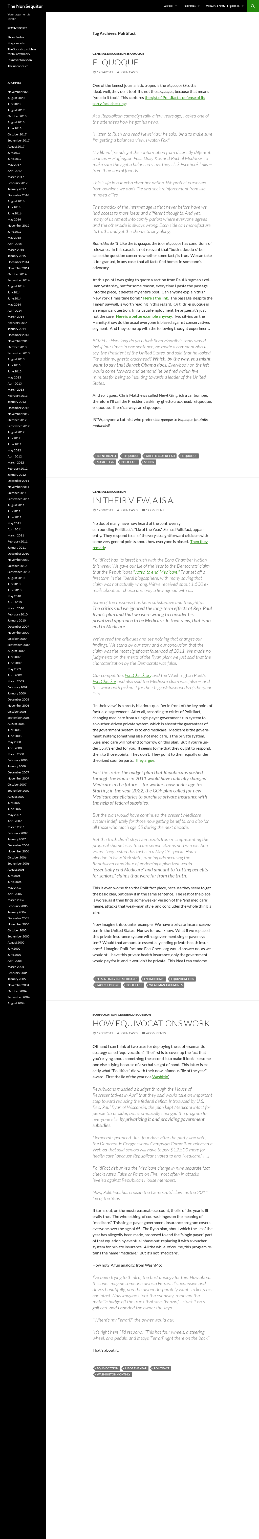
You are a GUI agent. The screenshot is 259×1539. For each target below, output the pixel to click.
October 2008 (17, 711)
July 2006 (14, 875)
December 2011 (18, 481)
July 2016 (14, 207)
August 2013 (16, 359)
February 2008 (18, 760)
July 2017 (14, 152)
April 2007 (15, 821)
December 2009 (18, 626)
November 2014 (18, 268)
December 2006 (18, 845)
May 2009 (14, 669)
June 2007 (14, 809)
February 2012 (18, 468)
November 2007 (18, 778)
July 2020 (14, 104)
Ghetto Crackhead (160, 455)
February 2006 (18, 906)
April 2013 (15, 383)
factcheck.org (108, 985)
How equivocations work (151, 1023)
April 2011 (15, 529)
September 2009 (19, 645)
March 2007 (16, 827)
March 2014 (16, 316)
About (169, 6)
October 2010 (17, 566)
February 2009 (18, 687)
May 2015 (14, 237)
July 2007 (14, 803)
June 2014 (14, 298)
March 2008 (16, 754)
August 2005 (16, 942)
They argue (144, 760)
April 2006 (15, 894)
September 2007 (19, 790)
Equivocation (105, 1014)
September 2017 (19, 140)
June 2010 (14, 590)
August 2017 (16, 146)
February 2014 (18, 323)
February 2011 (18, 541)
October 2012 (17, 420)
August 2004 (16, 1003)
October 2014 (17, 274)
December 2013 (18, 335)
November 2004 (18, 985)
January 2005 (17, 979)
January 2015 (17, 256)
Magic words (16, 43)
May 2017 (14, 165)
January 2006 (17, 912)
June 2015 (14, 231)
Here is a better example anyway (144, 316)
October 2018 (17, 116)
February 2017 (18, 183)
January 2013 (17, 402)
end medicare (154, 979)
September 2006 (19, 863)
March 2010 (16, 608)
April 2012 (15, 456)
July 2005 (14, 948)
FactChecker (104, 681)
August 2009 (16, 651)
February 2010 (18, 614)
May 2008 (14, 742)
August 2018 (16, 122)
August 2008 (16, 724)
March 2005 (16, 967)
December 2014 (18, 262)
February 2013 (18, 395)
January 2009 (17, 693)
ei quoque (131, 455)
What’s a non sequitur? (223, 6)
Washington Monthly (113, 1374)
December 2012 (18, 408)
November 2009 (18, 632)
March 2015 (16, 250)
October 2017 (17, 134)
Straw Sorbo (16, 37)
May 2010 (14, 596)
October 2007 (17, 784)
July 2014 (14, 292)
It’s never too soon (20, 60)
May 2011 (14, 523)
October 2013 (17, 347)
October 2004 (17, 991)
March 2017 (16, 177)
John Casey (129, 72)
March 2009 (16, 681)
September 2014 (19, 280)
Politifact (129, 462)
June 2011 (14, 517)
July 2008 (14, 730)
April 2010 (15, 602)
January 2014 (17, 329)
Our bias (190, 6)
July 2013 (14, 365)
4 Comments (156, 1033)
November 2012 (18, 414)
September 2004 (19, 997)
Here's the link (155, 297)
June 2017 (14, 159)
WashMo (160, 1076)
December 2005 (18, 918)
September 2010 (19, 572)
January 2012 (17, 474)
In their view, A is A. (134, 500)
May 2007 (14, 815)
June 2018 (14, 128)
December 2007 (18, 772)
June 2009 (14, 663)
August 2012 (16, 432)
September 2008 (19, 717)
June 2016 (14, 213)
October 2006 (17, 857)
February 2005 (18, 973)
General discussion (109, 53)
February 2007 (18, 833)
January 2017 (17, 189)
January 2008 (17, 766)
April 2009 (15, 675)
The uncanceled (18, 66)
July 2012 (14, 438)
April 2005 (15, 961)
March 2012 (16, 462)
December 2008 (18, 699)
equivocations (182, 979)
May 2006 (14, 888)
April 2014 (15, 310)
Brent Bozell (107, 455)
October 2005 (17, 930)
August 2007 (16, 796)
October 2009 (17, 639)
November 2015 (18, 225)
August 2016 (16, 201)
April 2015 (15, 244)
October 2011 (17, 493)
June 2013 (14, 371)
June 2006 (14, 882)
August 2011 (16, 505)
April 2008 (15, 748)
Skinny (149, 462)
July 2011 (14, 511)
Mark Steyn (105, 462)
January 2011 (17, 547)
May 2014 (14, 304)
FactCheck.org (138, 675)
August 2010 (16, 578)
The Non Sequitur (25, 6)
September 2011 (19, 499)
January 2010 (17, 620)
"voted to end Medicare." (156, 572)
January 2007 (17, 839)
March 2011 (16, 535)
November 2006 (18, 851)
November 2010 (18, 560)
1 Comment (155, 510)
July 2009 (14, 657)
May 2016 (14, 219)
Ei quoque (116, 62)
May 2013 (14, 377)
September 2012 (19, 426)
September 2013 (19, 353)
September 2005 (19, 936)
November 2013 (18, 341)
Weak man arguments (166, 985)
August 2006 (16, 869)
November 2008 (18, 705)
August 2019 (16, 110)
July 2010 (14, 584)
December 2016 (18, 195)
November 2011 (18, 487)
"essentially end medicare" (117, 979)
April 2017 (15, 171)
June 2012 (14, 444)
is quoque (135, 53)
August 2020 (16, 98)
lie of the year (136, 1368)
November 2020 (18, 92)
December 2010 (18, 553)
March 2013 (16, 389)
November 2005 (18, 924)
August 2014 (16, 286)
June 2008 (14, 736)
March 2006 (16, 900)
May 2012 (14, 450)
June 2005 (14, 954)
